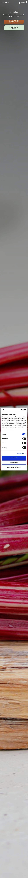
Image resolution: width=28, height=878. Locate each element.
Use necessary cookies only (14, 467)
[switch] (24, 438)
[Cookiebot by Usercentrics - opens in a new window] (20, 409)
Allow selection (14, 462)
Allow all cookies (14, 457)
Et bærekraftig (14, 27)
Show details (20, 453)
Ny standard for (14, 22)
